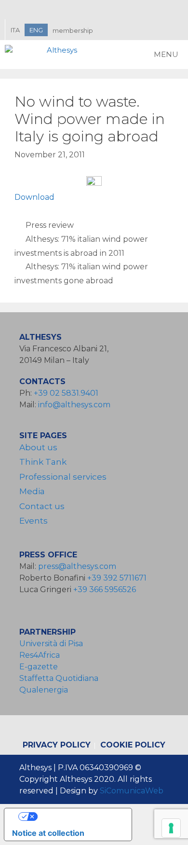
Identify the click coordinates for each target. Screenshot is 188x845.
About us (38, 447)
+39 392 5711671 (117, 577)
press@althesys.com (77, 566)
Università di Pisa (51, 643)
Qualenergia (43, 689)
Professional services (63, 477)
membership (73, 30)
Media (32, 491)
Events (33, 521)
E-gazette (38, 666)
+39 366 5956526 (104, 589)
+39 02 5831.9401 (66, 393)
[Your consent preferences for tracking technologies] (171, 828)
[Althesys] (43, 54)
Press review (50, 225)
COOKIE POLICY (132, 744)
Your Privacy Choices (78, 816)
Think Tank (43, 462)
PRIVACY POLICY (57, 744)
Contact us (42, 506)
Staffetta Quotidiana (58, 678)
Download (34, 197)
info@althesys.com (74, 404)
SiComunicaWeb (131, 790)
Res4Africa (41, 655)
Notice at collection (48, 833)
